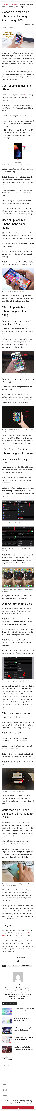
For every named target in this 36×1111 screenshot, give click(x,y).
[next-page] (6, 1056)
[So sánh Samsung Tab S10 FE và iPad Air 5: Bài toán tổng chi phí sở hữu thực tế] (7, 1020)
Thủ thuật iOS (16, 965)
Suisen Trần (18, 985)
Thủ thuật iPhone (26, 965)
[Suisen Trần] (18, 977)
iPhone (25, 95)
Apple (9, 965)
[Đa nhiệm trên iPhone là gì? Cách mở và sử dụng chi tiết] (7, 1030)
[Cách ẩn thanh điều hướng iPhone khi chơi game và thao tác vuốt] (7, 1049)
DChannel (5, 4)
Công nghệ (13, 4)
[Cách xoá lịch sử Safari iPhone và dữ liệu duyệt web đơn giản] (7, 1039)
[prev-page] (3, 1056)
